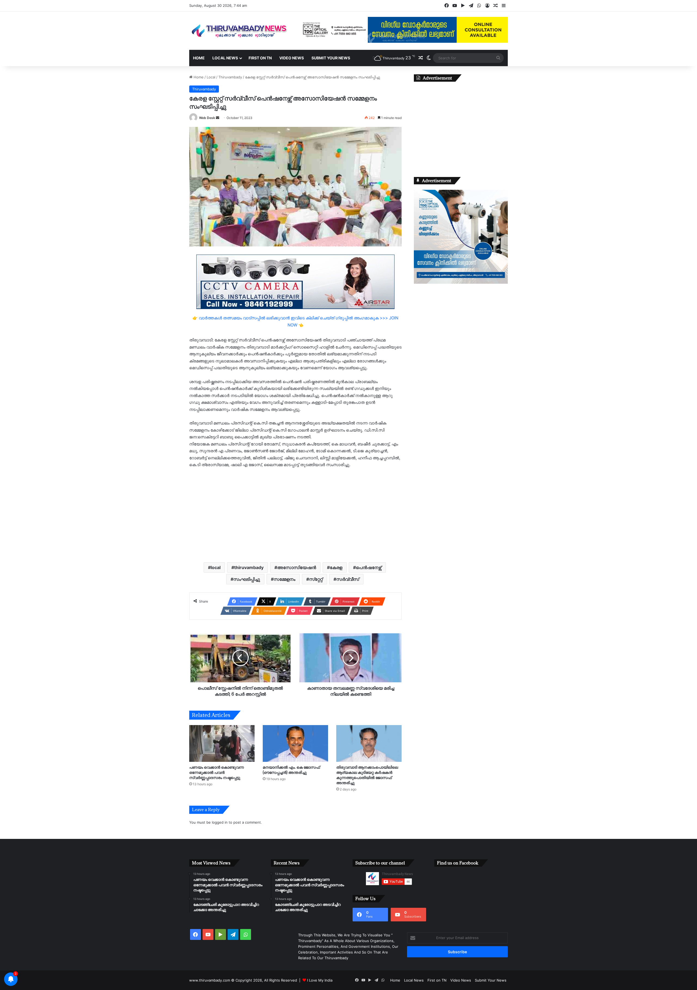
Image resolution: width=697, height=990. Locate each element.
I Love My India (319, 980)
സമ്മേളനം (284, 579)
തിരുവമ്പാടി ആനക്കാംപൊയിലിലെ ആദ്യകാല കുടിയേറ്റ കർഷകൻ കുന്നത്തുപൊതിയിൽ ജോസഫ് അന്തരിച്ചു (367, 775)
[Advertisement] (295, 514)
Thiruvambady (230, 77)
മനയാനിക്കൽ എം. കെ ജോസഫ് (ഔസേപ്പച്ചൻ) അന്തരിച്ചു (291, 770)
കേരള (336, 567)
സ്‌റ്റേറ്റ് (316, 579)
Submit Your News (330, 58)
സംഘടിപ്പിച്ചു (246, 579)
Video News (291, 58)
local (216, 567)
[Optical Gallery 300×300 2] (461, 282)
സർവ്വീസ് (347, 579)
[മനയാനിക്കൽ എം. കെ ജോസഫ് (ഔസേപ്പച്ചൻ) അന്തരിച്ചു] (295, 743)
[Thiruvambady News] (239, 30)
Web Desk (207, 118)
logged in (220, 822)
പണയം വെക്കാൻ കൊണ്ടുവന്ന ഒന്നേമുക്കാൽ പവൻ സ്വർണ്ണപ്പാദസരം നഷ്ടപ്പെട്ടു (216, 772)
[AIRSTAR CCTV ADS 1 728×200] (295, 281)
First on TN (260, 58)
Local (211, 77)
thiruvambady (249, 567)
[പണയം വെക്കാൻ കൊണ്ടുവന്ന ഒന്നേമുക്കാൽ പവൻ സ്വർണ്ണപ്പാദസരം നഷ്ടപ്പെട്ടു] (222, 743)
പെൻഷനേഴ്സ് (368, 567)
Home (199, 58)
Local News (225, 58)
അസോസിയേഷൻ (296, 567)
